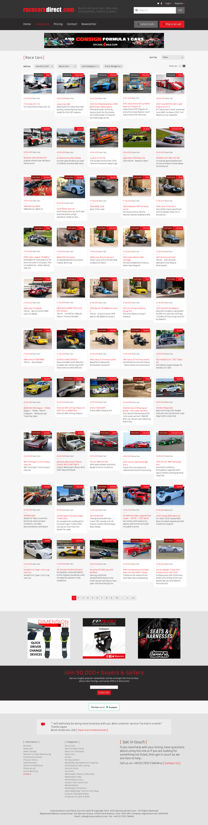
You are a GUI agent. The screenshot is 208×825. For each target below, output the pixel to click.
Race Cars (70, 745)
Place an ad (173, 24)
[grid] (184, 66)
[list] (180, 66)
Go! (180, 10)
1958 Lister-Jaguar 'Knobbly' (37, 257)
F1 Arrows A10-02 (32, 104)
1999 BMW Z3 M (97, 206)
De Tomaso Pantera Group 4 (69, 569)
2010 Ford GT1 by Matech (167, 308)
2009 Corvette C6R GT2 (67, 359)
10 (117, 598)
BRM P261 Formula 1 (66, 257)
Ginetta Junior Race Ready (69, 158)
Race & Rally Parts (74, 748)
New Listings (30, 751)
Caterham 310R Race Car (134, 158)
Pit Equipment (72, 760)
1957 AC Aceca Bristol (165, 257)
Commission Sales (32, 757)
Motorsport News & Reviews (79, 774)
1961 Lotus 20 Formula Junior (136, 359)
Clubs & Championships (77, 794)
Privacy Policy (30, 760)
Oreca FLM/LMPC (97, 408)
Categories (42, 24)
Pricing (58, 24)
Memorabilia (71, 785)
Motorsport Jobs (73, 777)
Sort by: (153, 57)
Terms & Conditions (33, 765)
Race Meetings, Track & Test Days (82, 791)
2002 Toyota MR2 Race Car (168, 516)
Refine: (27, 66)
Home (27, 24)
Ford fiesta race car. (66, 209)
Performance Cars (74, 779)
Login (168, 3)
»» (133, 598)
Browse (27, 745)
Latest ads (147, 24)
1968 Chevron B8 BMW (34, 359)
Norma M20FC (96, 516)
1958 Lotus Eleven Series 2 (102, 257)
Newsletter (89, 24)
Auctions (69, 771)
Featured (28, 748)
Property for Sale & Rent (77, 796)
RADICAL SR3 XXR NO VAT (35, 158)
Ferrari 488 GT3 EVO (99, 462)
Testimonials (30, 762)
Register (179, 3)
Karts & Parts (72, 768)
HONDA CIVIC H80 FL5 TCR (168, 158)
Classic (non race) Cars (76, 782)
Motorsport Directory (75, 788)
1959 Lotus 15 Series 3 (166, 206)
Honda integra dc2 (164, 408)
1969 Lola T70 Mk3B (32, 308)
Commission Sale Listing (77, 765)
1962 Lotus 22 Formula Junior (103, 359)
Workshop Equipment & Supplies (81, 762)
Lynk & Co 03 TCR (97, 158)
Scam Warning (30, 771)
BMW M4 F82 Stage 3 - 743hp (37, 408)
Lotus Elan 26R (63, 104)
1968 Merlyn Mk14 (32, 206)
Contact (72, 24)
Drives (68, 757)
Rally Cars (70, 754)
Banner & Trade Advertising (37, 754)
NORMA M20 (29, 515)
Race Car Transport (74, 751)
